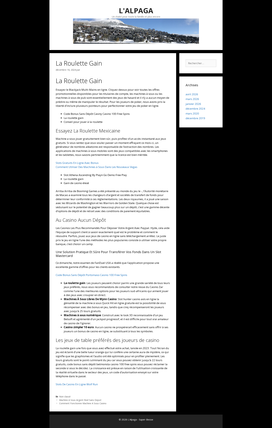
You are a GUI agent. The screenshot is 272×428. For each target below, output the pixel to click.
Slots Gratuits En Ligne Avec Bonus (77, 163)
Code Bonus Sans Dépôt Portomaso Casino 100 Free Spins (91, 275)
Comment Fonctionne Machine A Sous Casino (82, 403)
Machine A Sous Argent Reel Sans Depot (80, 400)
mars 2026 (192, 99)
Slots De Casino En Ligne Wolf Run (77, 384)
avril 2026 (192, 94)
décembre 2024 (195, 108)
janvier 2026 (193, 104)
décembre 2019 (195, 118)
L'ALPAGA (136, 10)
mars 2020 (192, 113)
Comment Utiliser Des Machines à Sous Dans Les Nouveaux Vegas (96, 167)
